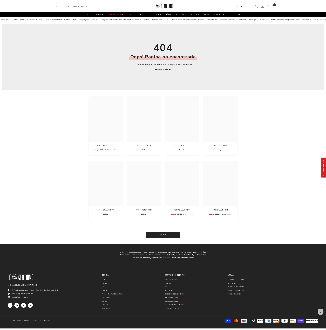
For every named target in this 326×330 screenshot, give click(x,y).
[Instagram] (16, 305)
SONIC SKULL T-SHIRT (106, 210)
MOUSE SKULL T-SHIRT (105, 146)
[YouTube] (30, 305)
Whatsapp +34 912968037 (77, 6)
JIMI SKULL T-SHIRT (144, 146)
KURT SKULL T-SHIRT (220, 210)
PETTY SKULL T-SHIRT (182, 210)
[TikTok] (23, 305)
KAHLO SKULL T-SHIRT (182, 146)
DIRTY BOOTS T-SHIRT (144, 210)
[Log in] (262, 6)
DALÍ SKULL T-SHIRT (220, 146)
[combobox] (245, 6)
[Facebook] (10, 305)
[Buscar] (247, 6)
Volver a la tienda (163, 69)
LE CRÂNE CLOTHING (22, 321)
